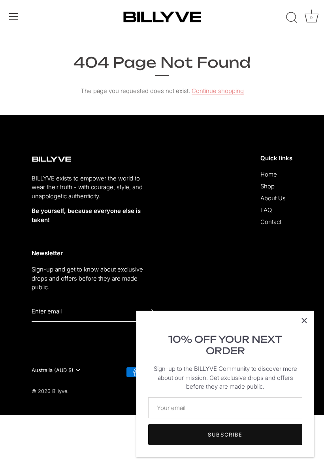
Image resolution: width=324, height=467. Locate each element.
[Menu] (14, 16)
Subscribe (225, 434)
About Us (273, 198)
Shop (267, 186)
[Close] (304, 320)
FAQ (266, 210)
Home (268, 174)
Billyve (59, 391)
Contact (270, 222)
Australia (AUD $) (52, 370)
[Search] (291, 18)
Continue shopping (218, 91)
